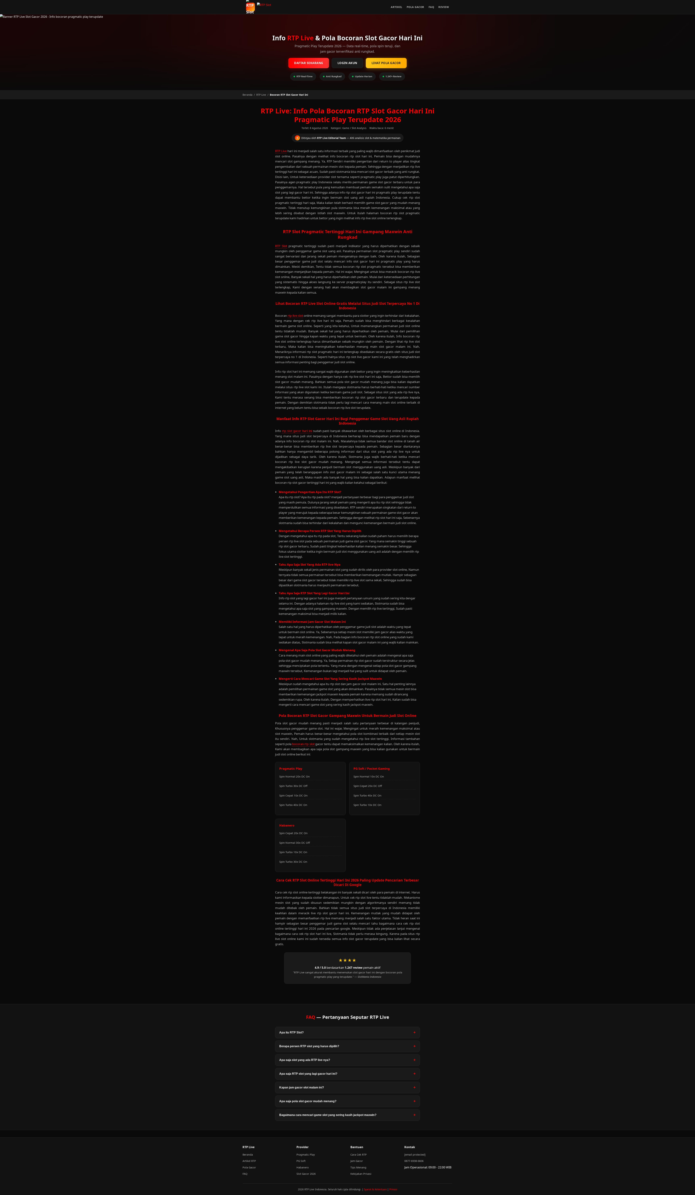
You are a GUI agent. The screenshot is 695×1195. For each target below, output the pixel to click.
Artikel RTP (249, 1161)
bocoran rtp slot (303, 744)
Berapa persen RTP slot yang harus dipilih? (309, 1046)
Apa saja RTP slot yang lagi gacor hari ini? (308, 1073)
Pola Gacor (415, 7)
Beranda (248, 1154)
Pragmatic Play (305, 1154)
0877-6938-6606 (414, 1161)
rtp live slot (295, 315)
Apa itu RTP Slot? (291, 1032)
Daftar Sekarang (308, 63)
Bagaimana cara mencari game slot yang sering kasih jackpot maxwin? (327, 1114)
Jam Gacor (356, 1161)
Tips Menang (358, 1167)
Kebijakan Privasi (360, 1173)
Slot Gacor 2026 (306, 1173)
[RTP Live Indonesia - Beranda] (265, 7)
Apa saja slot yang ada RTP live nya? (304, 1059)
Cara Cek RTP (358, 1154)
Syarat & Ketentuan (375, 1189)
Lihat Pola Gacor (386, 63)
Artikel (396, 7)
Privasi (393, 1189)
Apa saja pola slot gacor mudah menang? (307, 1101)
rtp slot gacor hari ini (297, 431)
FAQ (431, 7)
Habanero (302, 1167)
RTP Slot (281, 246)
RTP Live (281, 151)
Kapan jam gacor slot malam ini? (301, 1087)
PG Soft (301, 1161)
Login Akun (347, 63)
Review (443, 7)
